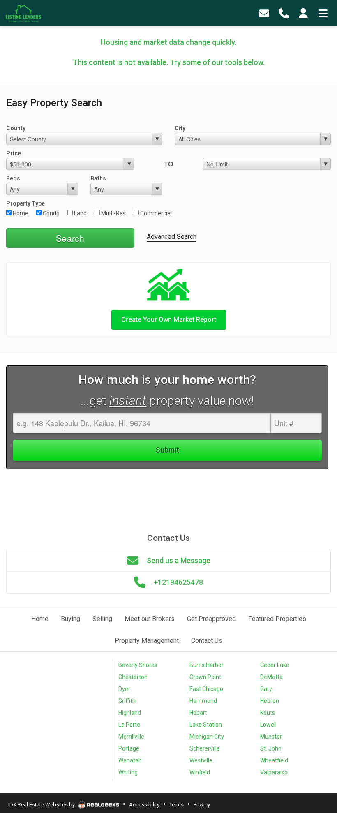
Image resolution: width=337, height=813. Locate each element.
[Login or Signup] (303, 13)
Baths (98, 178)
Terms (176, 804)
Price (13, 153)
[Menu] (323, 13)
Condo (51, 213)
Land (80, 213)
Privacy (202, 804)
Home (20, 213)
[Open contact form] (264, 13)
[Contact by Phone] (283, 13)
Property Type (25, 203)
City (180, 128)
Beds (13, 178)
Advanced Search (171, 236)
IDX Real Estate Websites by (42, 804)
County (15, 128)
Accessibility (144, 804)
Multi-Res (113, 213)
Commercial (155, 213)
